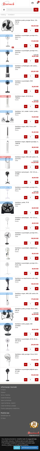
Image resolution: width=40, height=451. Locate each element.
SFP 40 (17, 250)
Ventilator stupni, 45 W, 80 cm (24, 96)
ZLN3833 (17, 128)
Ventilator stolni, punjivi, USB (23, 324)
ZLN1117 (17, 295)
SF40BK (17, 174)
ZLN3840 (17, 113)
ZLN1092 (17, 83)
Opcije (17, 448)
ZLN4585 (17, 68)
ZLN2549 (17, 234)
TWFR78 (17, 143)
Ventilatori (11, 15)
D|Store (3, 418)
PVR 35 (17, 310)
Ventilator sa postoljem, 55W (24, 81)
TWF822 (17, 98)
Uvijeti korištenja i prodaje (8, 406)
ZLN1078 (17, 159)
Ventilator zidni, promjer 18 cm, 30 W (26, 354)
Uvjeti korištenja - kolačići (8, 403)
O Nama (3, 390)
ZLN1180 (17, 189)
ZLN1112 (17, 37)
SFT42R (17, 371)
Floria (16, 54)
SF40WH (17, 219)
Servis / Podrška (5, 395)
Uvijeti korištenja (6, 398)
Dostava (3, 392)
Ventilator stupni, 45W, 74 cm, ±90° (25, 126)
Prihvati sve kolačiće (30, 448)
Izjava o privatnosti (6, 400)
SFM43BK (17, 280)
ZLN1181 (17, 52)
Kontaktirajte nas (5, 415)
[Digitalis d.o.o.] (8, 3)
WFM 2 (17, 356)
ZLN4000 (17, 326)
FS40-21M (18, 265)
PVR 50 (17, 22)
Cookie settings (5, 411)
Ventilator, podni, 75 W (22, 202)
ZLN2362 (17, 204)
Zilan (16, 39)
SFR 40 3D (18, 341)
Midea (17, 267)
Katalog (3, 15)
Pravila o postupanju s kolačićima (10, 408)
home (17, 24)
